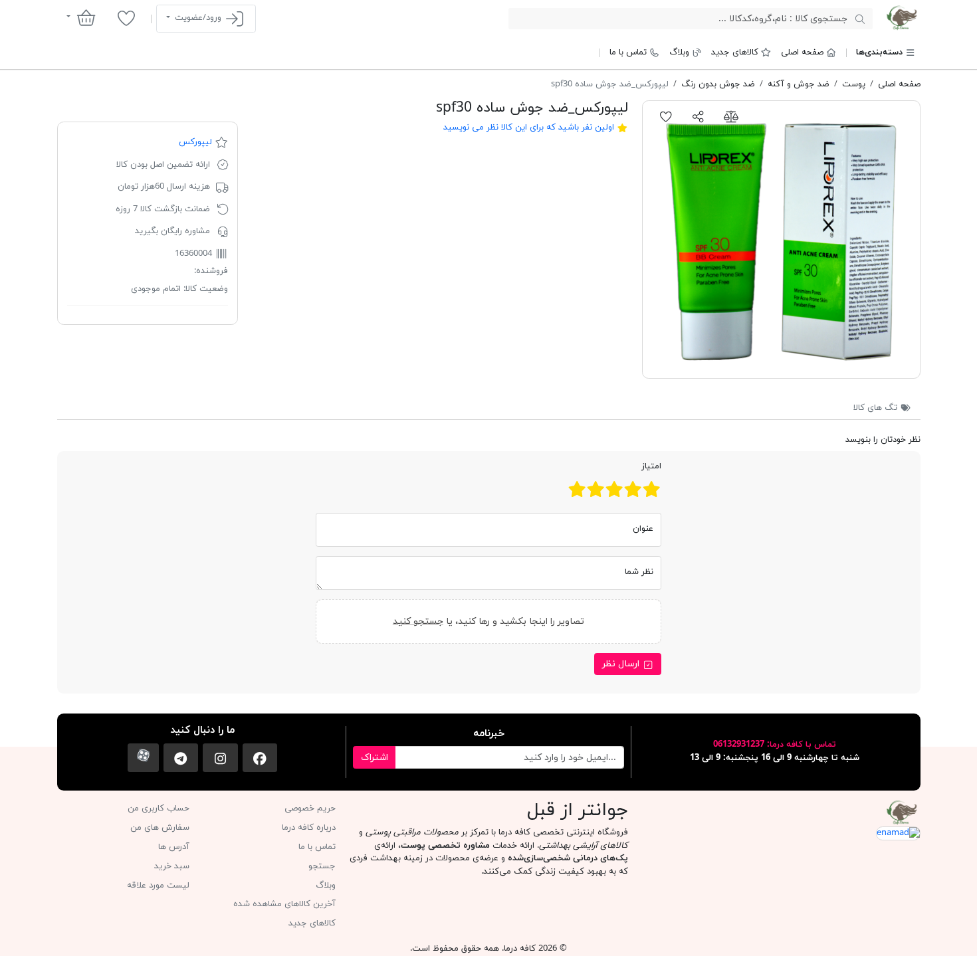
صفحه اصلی (802, 52)
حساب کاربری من (158, 808)
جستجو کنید (418, 621)
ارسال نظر (622, 664)
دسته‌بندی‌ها (879, 52)
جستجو (322, 866)
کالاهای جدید (734, 52)
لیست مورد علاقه (158, 886)
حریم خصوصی (310, 808)
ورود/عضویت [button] (198, 18)
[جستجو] (859, 18)
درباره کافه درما (309, 828)
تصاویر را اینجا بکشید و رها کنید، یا (488, 621)
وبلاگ (679, 52)
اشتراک (374, 757)
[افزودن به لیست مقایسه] (731, 116)
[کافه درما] (902, 18)
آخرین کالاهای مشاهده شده (284, 904)
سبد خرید (171, 866)
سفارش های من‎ (159, 828)
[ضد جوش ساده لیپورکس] (781, 239)
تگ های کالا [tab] (876, 408)
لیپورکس (195, 142)
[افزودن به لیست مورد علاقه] (666, 116)
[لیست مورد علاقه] (126, 18)
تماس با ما (628, 52)
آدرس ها (173, 847)
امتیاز (651, 466)
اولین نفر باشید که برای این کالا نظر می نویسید (528, 128)
